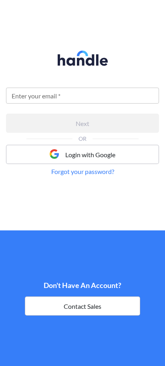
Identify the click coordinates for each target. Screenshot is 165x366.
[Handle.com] (83, 63)
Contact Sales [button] (82, 306)
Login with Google (90, 154)
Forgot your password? (82, 171)
